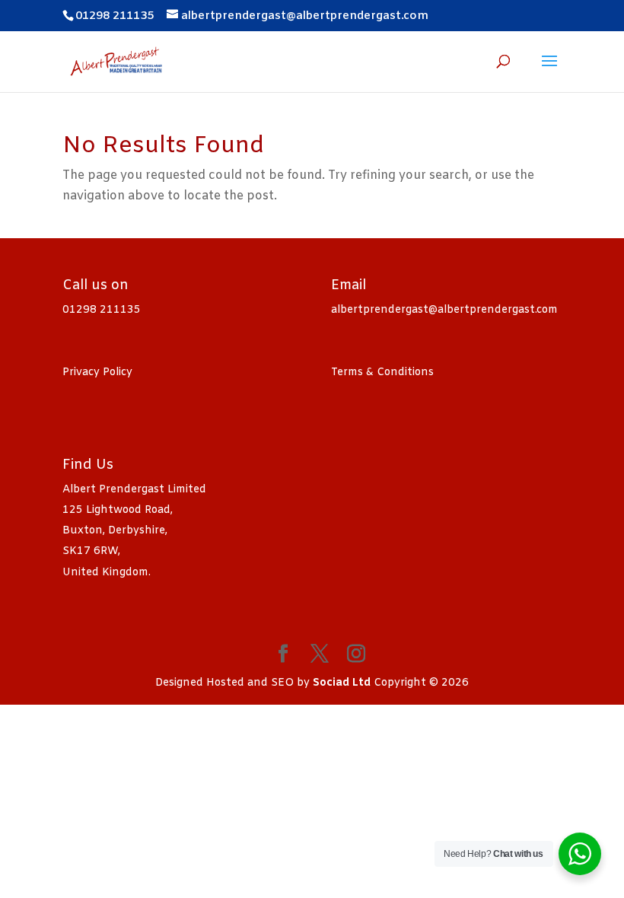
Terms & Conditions (382, 372)
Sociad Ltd (342, 683)
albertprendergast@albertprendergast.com (444, 310)
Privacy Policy (97, 372)
